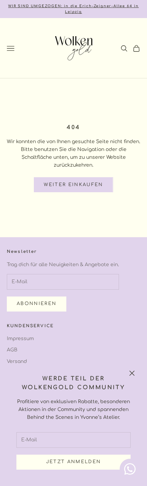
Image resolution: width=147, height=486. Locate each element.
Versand (17, 361)
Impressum (20, 338)
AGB (12, 349)
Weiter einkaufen (73, 184)
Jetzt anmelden (73, 461)
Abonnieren (36, 303)
